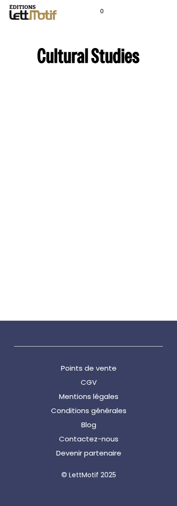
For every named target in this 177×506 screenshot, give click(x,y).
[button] (95, 11)
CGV (89, 382)
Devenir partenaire (88, 453)
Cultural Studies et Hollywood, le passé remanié (41, 244)
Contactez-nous (88, 439)
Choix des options (37, 276)
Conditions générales (88, 410)
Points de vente (89, 368)
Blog (88, 425)
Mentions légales (88, 396)
